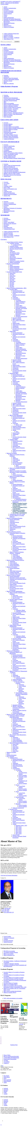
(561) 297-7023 (5, 911)
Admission (15, 442)
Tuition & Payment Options (19, 324)
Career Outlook (16, 460)
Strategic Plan (7, 195)
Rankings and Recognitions (10, 194)
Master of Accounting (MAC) (11, 984)
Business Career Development (11, 78)
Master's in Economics (12, 567)
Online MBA (13, 331)
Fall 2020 (12, 280)
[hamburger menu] (14, 30)
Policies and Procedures (9, 193)
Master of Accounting (9, 103)
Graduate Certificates (17, 680)
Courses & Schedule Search (16, 247)
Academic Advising (14, 243)
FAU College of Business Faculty (17, 526)
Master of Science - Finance (10, 110)
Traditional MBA (14, 439)
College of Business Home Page (11, 33)
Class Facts (15, 595)
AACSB (21, 1024)
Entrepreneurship (20, 797)
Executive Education (8, 11)
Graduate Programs (8, 35)
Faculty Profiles (7, 936)
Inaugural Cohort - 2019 (21, 825)
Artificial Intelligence (20, 301)
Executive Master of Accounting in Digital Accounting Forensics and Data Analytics (14, 978)
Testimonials (15, 326)
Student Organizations (15, 262)
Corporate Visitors (8, 186)
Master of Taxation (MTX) (10, 992)
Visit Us (14, 451)
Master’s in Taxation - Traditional (11, 37)
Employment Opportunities (10, 1059)
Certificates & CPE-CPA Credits (17, 514)
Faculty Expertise (23, 775)
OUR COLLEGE (6, 179)
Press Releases (7, 219)
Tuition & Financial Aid (15, 527)
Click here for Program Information (9, 875)
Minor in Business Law (9, 955)
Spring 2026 (15, 744)
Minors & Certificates (9, 83)
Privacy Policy (7, 1055)
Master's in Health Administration (14, 591)
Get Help (6, 1060)
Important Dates (16, 446)
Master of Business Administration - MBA (17, 288)
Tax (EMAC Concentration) (20, 512)
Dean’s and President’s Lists (10, 189)
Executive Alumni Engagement (11, 137)
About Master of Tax (8, 39)
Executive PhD (7, 130)
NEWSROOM (5, 215)
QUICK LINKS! (6, 44)
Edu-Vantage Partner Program (11, 135)
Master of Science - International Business (13, 112)
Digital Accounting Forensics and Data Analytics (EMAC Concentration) (20, 505)
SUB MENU (4, 239)
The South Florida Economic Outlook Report (14, 158)
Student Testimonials (14, 267)
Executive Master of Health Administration (14, 128)
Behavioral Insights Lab (9, 166)
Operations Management (21, 316)
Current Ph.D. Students (22, 787)
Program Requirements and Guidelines (23, 781)
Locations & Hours (17, 244)
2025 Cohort (19, 833)
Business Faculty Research (10, 223)
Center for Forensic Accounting (11, 170)
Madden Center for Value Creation (12, 173)
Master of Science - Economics (11, 108)
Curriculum (12, 251)
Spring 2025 (15, 747)
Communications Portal (9, 229)
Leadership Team (8, 191)
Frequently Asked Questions (23, 777)
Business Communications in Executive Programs (16, 269)
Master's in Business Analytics (11, 106)
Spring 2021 (12, 278)
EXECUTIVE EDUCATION (9, 120)
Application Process (17, 443)
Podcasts (6, 226)
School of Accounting (9, 27)
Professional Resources (21, 499)
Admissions (6, 76)
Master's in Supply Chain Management (13, 114)
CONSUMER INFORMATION (11, 1057)
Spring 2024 (15, 748)
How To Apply (16, 598)
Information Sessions (17, 537)
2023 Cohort (19, 831)
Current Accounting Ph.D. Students (23, 773)
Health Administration (9, 17)
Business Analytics (20, 303)
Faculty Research (8, 13)
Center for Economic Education (11, 169)
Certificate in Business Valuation (11, 963)
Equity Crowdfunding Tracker (11, 154)
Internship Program (17, 705)
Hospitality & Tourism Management (12, 19)
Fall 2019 (12, 282)
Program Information (14, 266)
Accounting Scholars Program (11, 952)
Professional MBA (14, 373)
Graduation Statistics (20, 678)
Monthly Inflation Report (9, 157)
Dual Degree (16, 327)
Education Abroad (8, 80)
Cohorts (14, 824)
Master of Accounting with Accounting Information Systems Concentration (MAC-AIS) (15, 986)
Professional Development (10, 132)
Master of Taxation (8, 115)
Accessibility (7, 1061)
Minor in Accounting (8, 953)
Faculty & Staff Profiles (9, 146)
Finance (5, 15)
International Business (21, 311)
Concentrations (16, 299)
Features (6, 220)
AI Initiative (6, 150)
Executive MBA (7, 125)
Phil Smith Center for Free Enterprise (12, 175)
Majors (5, 82)
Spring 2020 (12, 281)
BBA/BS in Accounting (9, 951)
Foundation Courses (14, 254)
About (11, 265)
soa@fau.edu (7, 908)
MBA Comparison (17, 319)
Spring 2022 (12, 276)
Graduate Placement (14, 572)
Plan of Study (13, 257)
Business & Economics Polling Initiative (13, 152)
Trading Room (7, 176)
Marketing (6, 24)
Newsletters (6, 225)
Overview (6, 75)
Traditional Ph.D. (14, 757)
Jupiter (5, 1082)
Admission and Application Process (18, 579)
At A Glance (6, 183)
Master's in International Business (14, 518)
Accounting (18, 300)
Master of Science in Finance (13, 575)
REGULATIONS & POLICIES (11, 1056)
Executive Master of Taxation (10, 129)
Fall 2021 (12, 277)
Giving (5, 16)
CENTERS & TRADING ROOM (11, 161)
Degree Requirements (18, 766)
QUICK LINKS (4, 4)
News (17, 431)
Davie (5, 1078)
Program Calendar (17, 317)
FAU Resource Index (15, 253)
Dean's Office (7, 187)
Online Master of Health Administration (15, 625)
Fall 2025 (15, 745)
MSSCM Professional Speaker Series (18, 743)
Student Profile (16, 323)
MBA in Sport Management (16, 415)
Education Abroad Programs (10, 100)
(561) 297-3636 (5, 909)
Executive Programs (8, 940)
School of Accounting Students (17, 261)
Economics (6, 9)
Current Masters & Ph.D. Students (12, 99)
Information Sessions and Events (17, 577)
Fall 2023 (15, 749)
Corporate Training (8, 133)
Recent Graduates (23, 783)
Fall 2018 (12, 284)
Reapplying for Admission (16, 258)
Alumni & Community (9, 938)
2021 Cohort (19, 828)
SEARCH (17, 41)
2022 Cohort (19, 829)
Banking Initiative (8, 151)
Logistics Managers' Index (10, 155)
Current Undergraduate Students (11, 79)
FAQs (14, 435)
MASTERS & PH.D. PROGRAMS (11, 92)
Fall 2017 (12, 285)
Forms (11, 250)
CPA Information (17, 498)
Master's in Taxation (8, 36)
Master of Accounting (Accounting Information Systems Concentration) (18, 471)
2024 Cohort (19, 832)
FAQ (11, 569)
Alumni (5, 6)
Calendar (15, 767)
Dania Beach (7, 1077)
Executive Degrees (8, 124)
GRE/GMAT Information (16, 571)
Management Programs (9, 23)
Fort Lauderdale (7, 1079)
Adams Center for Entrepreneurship (12, 165)
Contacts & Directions (9, 139)
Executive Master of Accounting (11, 126)
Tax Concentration (17, 464)
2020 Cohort (19, 826)
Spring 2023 (12, 273)
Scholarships (13, 259)
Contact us (6, 1063)
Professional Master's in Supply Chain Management (17, 716)
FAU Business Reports (9, 148)
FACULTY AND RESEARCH (10, 142)
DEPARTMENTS (6, 198)
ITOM (17, 791)
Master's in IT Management (10, 111)
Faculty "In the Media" (9, 222)
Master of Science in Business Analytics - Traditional (17, 552)
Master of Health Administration (11, 104)
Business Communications (10, 8)
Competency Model (20, 610)
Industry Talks (19, 424)
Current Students (16, 428)
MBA (5, 102)
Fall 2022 (12, 274)
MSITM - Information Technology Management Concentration (19, 708)
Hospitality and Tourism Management (21, 309)
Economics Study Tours (15, 573)
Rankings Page (14, 1044)
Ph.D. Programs (7, 116)
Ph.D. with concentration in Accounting (13, 998)
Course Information (17, 557)
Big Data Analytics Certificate (20, 682)
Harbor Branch (7, 1081)
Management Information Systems (20, 313)
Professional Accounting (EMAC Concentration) (19, 510)
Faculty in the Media (8, 12)
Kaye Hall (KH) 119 (9, 912)
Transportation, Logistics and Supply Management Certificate (21, 694)
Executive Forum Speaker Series (14, 271)
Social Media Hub (8, 227)
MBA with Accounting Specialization (12, 991)
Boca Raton (6, 1075)
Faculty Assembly (8, 147)
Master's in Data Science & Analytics (12, 107)
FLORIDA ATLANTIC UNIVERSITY (10, 1)
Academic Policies (14, 246)
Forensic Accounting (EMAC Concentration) (20, 508)
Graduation (12, 255)
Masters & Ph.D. (7, 25)
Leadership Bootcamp (21, 611)
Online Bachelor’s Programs (9, 86)
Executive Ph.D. (13, 809)
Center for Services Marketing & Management (14, 172)
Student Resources (8, 942)
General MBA (19, 305)
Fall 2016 (12, 286)
